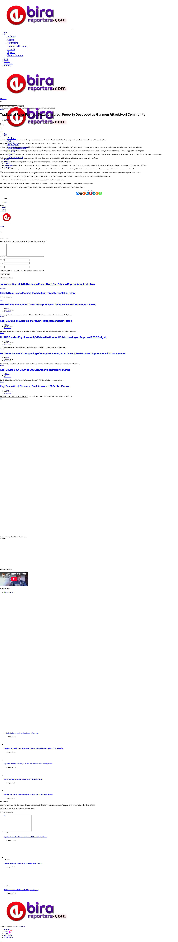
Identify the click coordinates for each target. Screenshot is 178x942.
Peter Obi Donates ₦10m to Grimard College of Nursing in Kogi (23, 863)
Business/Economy (18, 45)
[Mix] (97, 193)
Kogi (5, 202)
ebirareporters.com (13, 143)
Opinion (6, 58)
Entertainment (15, 55)
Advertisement (8, 64)
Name (2, 259)
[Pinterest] (90, 193)
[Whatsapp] (100, 193)
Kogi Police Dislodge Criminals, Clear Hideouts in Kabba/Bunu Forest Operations (28, 763)
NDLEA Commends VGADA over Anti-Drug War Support (21, 890)
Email (2, 263)
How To (6, 60)
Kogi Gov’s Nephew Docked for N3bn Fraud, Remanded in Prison (36, 320)
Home (5, 32)
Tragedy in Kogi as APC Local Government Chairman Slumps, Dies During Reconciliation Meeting (33, 748)
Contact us (7, 66)
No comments (7, 311)
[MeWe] (93, 193)
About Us (7, 62)
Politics (11, 36)
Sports (11, 52)
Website (2, 267)
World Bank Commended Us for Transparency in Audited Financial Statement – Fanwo (48, 304)
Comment (3, 256)
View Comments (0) (6, 278)
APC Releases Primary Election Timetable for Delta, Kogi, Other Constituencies (28, 794)
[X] (81, 193)
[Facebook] (77, 193)
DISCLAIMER (8, 935)
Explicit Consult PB (19, 926)
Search (21, 106)
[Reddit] (84, 193)
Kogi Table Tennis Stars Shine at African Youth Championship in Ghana (25, 837)
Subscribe (2, 99)
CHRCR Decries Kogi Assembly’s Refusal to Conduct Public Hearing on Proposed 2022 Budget (53, 337)
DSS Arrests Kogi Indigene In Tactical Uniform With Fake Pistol (23, 779)
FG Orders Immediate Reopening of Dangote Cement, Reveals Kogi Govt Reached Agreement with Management (63, 353)
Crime (10, 39)
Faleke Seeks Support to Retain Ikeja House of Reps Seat (21, 733)
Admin (7, 119)
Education (13, 42)
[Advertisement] (89, 554)
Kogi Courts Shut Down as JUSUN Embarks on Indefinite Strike (35, 369)
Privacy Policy (8, 937)
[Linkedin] (87, 193)
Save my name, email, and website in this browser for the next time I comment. (23, 270)
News (5, 34)
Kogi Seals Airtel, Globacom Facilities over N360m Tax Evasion (35, 386)
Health (11, 49)
